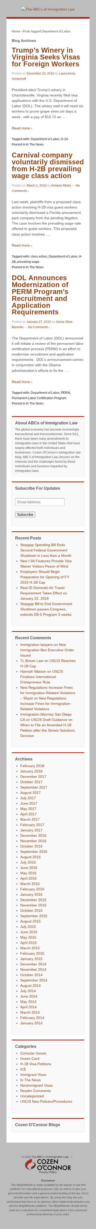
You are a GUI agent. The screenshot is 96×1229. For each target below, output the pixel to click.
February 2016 (32, 889)
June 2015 (28, 932)
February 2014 (32, 1018)
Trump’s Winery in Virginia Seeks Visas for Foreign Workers (46, 57)
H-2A (64, 139)
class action (39, 256)
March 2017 (30, 819)
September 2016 (33, 852)
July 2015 (28, 927)
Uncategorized (32, 1096)
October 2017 (31, 782)
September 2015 (33, 916)
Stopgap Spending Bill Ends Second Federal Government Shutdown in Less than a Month (45, 550)
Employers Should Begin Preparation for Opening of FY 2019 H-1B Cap (44, 577)
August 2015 (30, 921)
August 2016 (30, 857)
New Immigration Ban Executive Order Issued (47, 650)
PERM (65, 393)
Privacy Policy (48, 1172)
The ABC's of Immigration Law (50, 1156)
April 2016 (28, 878)
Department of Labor (45, 139)
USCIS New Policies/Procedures (46, 1101)
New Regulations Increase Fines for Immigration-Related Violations (45, 703)
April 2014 (28, 1007)
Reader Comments (35, 1091)
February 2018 (32, 766)
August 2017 (30, 793)
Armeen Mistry (61, 185)
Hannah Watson (33, 671)
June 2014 (28, 996)
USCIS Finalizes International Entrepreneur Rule (41, 676)
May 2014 (28, 1002)
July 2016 (28, 862)
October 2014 (31, 975)
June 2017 (28, 803)
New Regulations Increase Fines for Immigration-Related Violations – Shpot (47, 692)
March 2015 (30, 948)
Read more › (22, 128)
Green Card (29, 1058)
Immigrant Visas (33, 1075)
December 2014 (33, 964)
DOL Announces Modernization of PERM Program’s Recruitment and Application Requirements (40, 295)
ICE (23, 1069)
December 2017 (33, 777)
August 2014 (30, 986)
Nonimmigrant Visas (36, 1085)
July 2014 (28, 991)
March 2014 (30, 1012)
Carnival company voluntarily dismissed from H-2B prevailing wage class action (48, 165)
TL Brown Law (31, 661)
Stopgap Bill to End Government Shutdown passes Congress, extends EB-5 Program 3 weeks (46, 609)
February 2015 (32, 953)
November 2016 (33, 841)
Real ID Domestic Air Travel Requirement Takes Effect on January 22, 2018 (43, 593)
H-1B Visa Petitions (35, 1064)
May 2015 (28, 937)
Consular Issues (33, 1053)
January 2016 (31, 894)
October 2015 (31, 910)
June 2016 (28, 868)
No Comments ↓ (39, 327)
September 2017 (33, 787)
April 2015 (28, 943)
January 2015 (31, 959)
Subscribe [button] (25, 514)
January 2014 (31, 1023)
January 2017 (31, 830)
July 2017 (28, 798)
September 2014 (33, 980)
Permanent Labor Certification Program (39, 398)
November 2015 (33, 905)
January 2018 (31, 771)
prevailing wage (28, 262)
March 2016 (30, 884)
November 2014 (33, 969)
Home (16, 31)
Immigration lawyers (36, 645)
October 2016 (31, 846)
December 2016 (33, 835)
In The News (35, 144)
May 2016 (28, 873)
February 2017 (32, 825)
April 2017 (28, 814)
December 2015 (33, 900)
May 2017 (28, 809)
